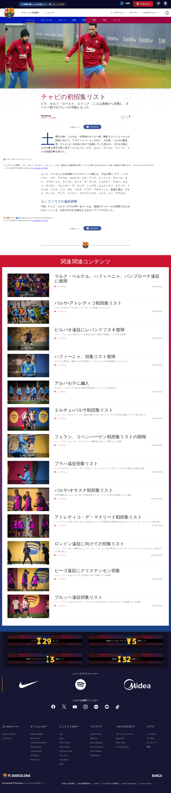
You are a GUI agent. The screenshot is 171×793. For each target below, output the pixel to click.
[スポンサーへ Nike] (29, 684)
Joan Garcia (6, 738)
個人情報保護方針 (84, 783)
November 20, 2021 (40, 168)
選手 (94, 20)
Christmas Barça (122, 747)
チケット (62, 20)
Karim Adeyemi (96, 751)
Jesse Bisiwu (95, 755)
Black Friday (121, 742)
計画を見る (145, 4)
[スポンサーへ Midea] (137, 684)
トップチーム (116, 13)
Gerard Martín (35, 747)
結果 (74, 20)
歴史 (149, 747)
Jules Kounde (35, 751)
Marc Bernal (64, 760)
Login (126, 3)
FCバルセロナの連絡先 (110, 783)
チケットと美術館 (29, 13)
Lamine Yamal (95, 734)
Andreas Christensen (38, 742)
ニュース (30, 20)
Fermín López (64, 742)
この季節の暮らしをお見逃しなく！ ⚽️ (42, 4)
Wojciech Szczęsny (9, 734)
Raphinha (94, 738)
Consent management (129, 783)
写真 (104, 20)
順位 (84, 20)
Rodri (61, 764)
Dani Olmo (63, 755)
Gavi (61, 734)
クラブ (132, 13)
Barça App (120, 738)
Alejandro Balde (36, 734)
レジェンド (151, 742)
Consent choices (145, 783)
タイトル (116, 20)
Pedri (61, 738)
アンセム (150, 738)
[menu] (165, 3)
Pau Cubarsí (35, 738)
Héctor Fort (34, 760)
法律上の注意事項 (68, 783)
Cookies (96, 783)
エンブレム (151, 734)
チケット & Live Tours (124, 734)
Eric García (34, 755)
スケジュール (46, 20)
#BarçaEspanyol (24, 218)
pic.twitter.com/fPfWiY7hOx (143, 165)
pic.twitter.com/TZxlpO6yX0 (42, 218)
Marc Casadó (64, 747)
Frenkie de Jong (65, 751)
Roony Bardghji (96, 742)
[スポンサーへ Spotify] (80, 684)
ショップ (49, 13)
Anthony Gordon (96, 747)
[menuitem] (165, 3)
